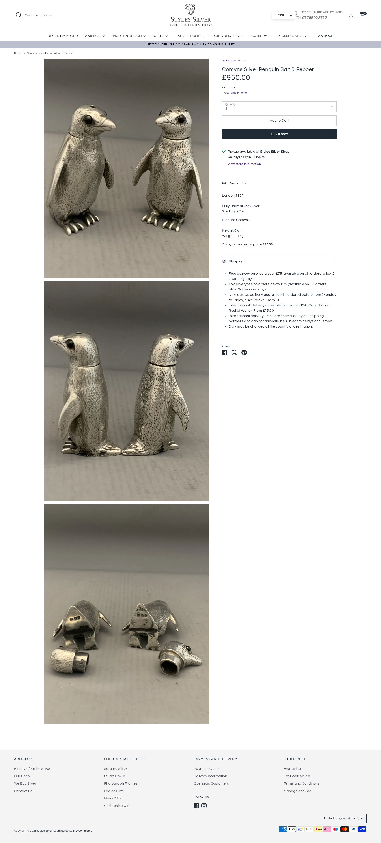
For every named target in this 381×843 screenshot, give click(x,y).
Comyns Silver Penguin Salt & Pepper (50, 53)
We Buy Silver (25, 783)
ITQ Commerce (82, 830)
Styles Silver (44, 830)
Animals (93, 35)
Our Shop (22, 776)
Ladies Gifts (114, 791)
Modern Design (127, 35)
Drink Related (226, 35)
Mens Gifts (112, 798)
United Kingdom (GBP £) (341, 818)
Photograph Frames (121, 783)
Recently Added (63, 35)
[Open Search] (18, 15)
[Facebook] (196, 805)
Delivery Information (210, 776)
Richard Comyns (236, 60)
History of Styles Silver (32, 768)
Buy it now (279, 134)
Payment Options (208, 768)
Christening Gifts (118, 805)
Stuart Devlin (114, 776)
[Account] (351, 15)
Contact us (23, 791)
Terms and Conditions (302, 783)
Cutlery (259, 35)
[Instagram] (204, 805)
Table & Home (188, 35)
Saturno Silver (115, 768)
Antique (325, 35)
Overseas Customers (211, 783)
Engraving (292, 768)
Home (18, 53)
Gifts (159, 35)
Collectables (292, 35)
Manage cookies (297, 791)
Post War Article (297, 776)
